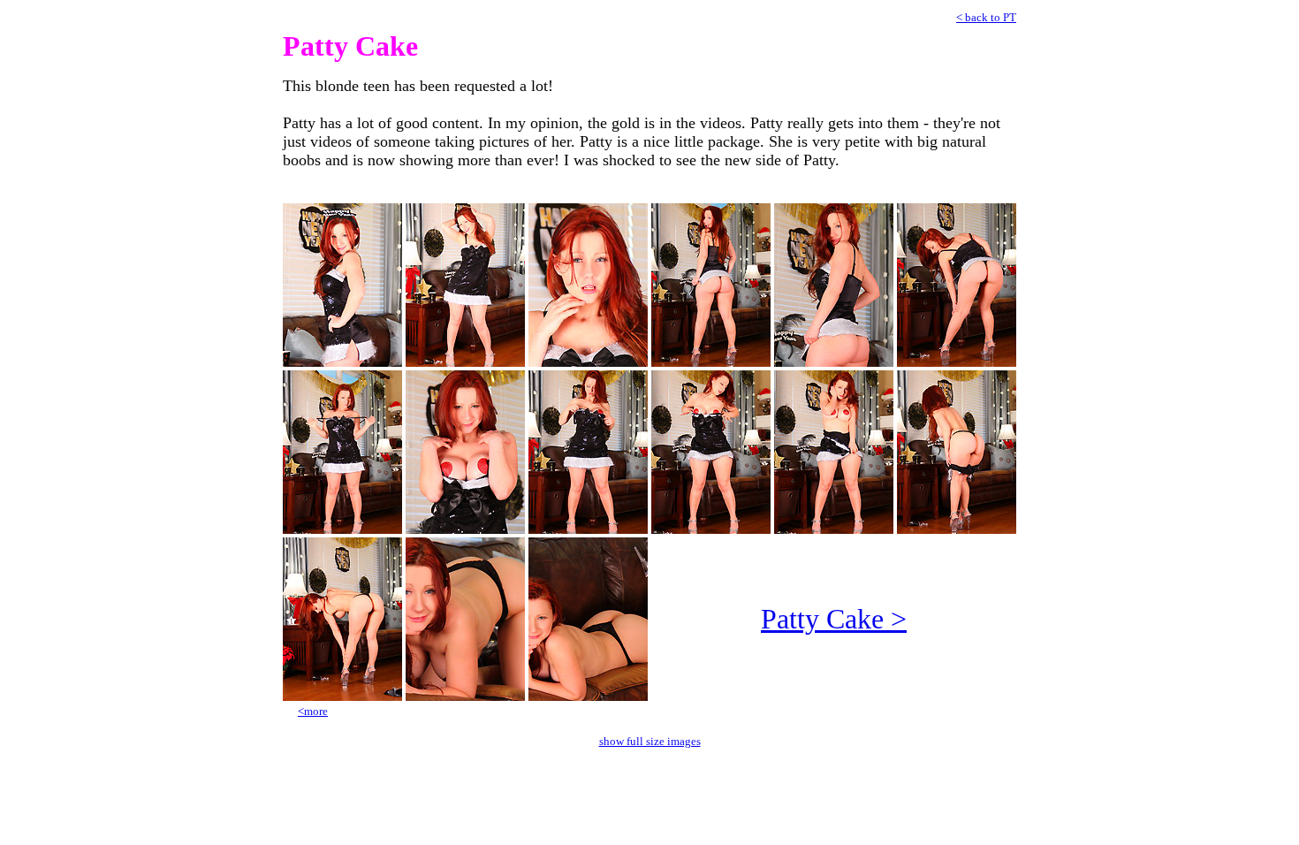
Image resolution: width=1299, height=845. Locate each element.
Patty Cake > (834, 619)
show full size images (650, 741)
